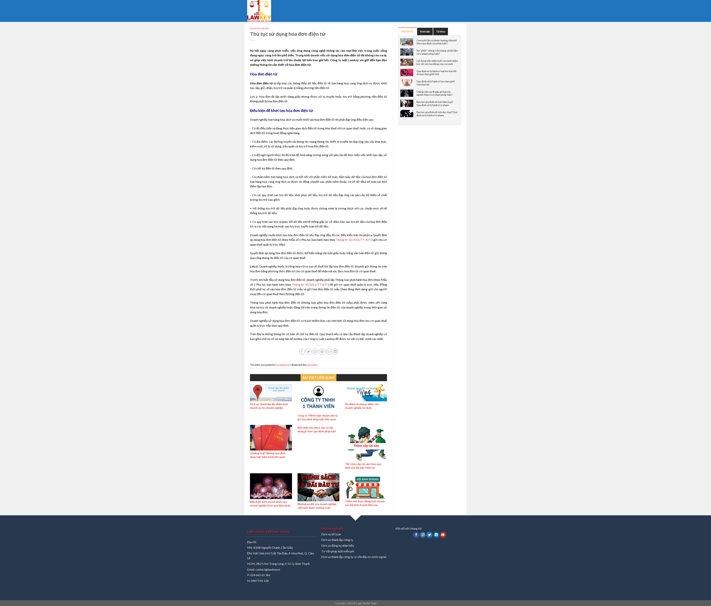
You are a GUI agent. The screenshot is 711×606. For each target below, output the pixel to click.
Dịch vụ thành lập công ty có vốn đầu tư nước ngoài (353, 557)
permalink (312, 364)
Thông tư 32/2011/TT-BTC (354, 239)
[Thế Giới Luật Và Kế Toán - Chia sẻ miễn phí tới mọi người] (262, 11)
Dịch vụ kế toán (331, 534)
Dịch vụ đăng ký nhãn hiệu (337, 545)
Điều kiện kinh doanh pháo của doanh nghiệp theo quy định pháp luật (270, 505)
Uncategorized (259, 28)
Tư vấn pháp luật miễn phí (337, 551)
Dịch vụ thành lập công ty (337, 539)
